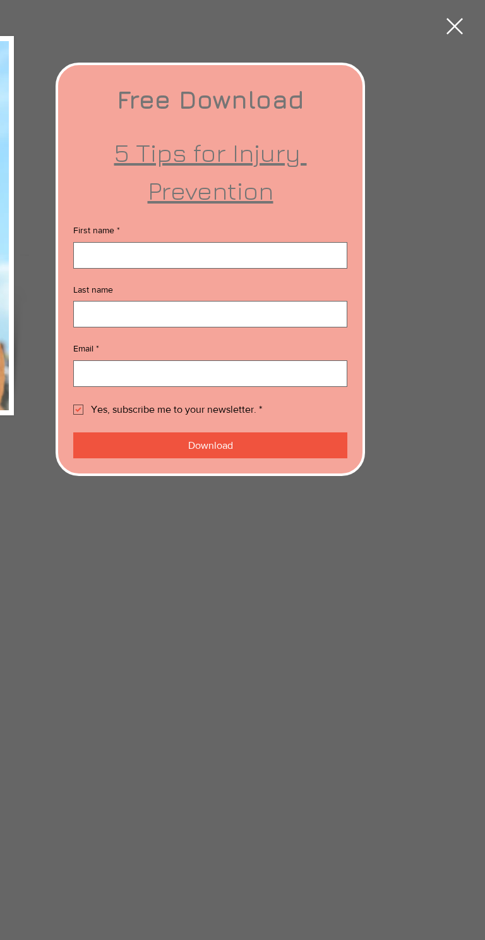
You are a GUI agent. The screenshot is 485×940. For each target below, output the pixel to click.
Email (86, 348)
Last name (93, 289)
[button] (454, 26)
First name (96, 230)
